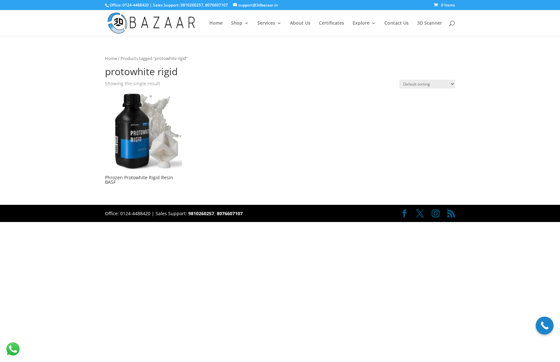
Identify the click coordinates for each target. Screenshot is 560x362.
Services (266, 23)
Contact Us (396, 23)
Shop (236, 23)
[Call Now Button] (545, 325)
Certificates (331, 23)
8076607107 (216, 5)
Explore (361, 23)
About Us (300, 23)
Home (216, 23)
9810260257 (192, 5)
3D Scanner (429, 23)
